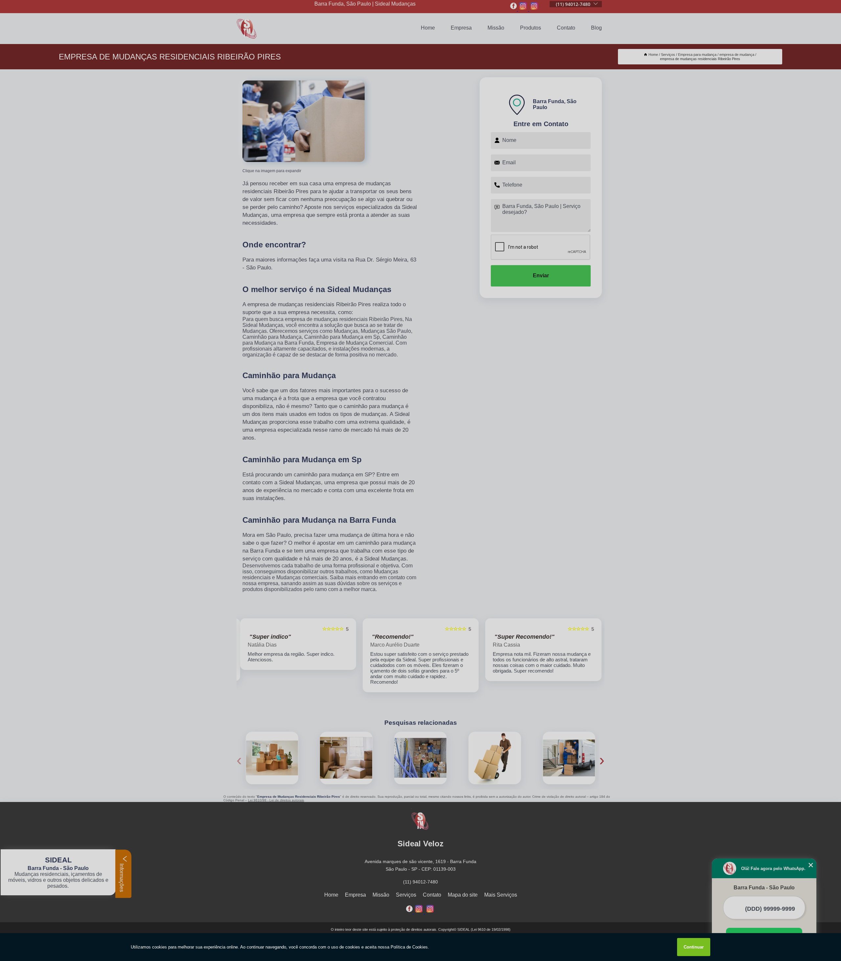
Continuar (694, 947)
